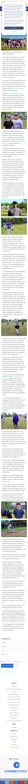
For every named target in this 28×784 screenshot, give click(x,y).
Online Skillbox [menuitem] (14, 710)
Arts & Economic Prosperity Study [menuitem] (14, 689)
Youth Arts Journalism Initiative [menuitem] (14, 720)
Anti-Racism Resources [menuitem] (14, 694)
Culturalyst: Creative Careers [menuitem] (14, 702)
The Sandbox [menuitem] (14, 718)
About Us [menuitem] (14, 734)
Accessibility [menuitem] (14, 739)
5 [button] (18, 774)
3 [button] (14, 774)
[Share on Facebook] (2, 782)
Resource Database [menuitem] (14, 713)
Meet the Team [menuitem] (13, 736)
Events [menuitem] (14, 724)
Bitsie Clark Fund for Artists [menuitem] (14, 697)
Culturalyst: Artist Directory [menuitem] (14, 699)
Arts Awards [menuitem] (14, 727)
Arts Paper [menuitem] (14, 691)
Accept (14, 28)
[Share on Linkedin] (16, 782)
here (18, 457)
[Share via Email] (25, 782)
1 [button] (10, 774)
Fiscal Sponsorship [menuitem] (14, 707)
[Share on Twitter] (7, 782)
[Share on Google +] (11, 782)
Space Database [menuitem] (14, 715)
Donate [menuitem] (14, 742)
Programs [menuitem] (14, 683)
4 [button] (16, 774)
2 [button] (12, 774)
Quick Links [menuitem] (14, 730)
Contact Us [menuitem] (14, 744)
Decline (14, 31)
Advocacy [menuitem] (14, 686)
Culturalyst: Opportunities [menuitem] (14, 705)
